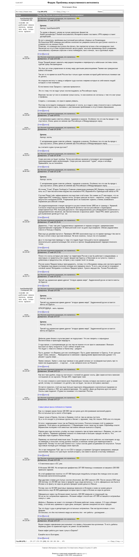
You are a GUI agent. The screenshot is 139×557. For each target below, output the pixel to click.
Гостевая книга (72, 548)
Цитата (46, 54)
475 (63, 541)
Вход (75, 7)
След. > (64, 11)
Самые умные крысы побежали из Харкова (55, 407)
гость (26, 57)
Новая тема (28, 11)
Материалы (53, 548)
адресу (84, 553)
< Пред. (58, 11)
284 (58, 541)
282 (51, 541)
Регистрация (67, 7)
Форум (81, 548)
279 (41, 541)
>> (68, 11)
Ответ (40, 54)
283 (54, 541)
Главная (45, 548)
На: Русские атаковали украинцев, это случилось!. (57, 18)
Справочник (62, 548)
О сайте (94, 548)
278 (37, 541)
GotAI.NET (19, 3)
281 (48, 541)
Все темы (19, 11)
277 (34, 541)
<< (54, 11)
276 (31, 541)
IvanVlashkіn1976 (26, 18)
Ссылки (87, 548)
